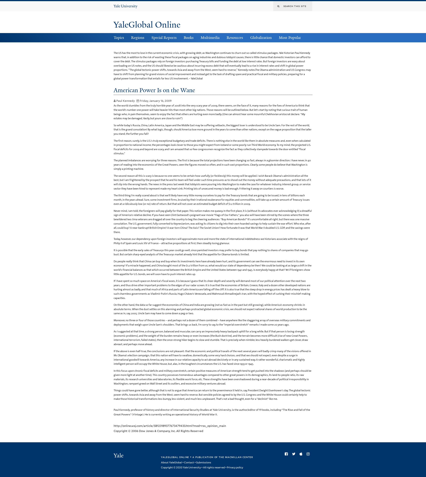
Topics (119, 37)
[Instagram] (309, 454)
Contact (189, 462)
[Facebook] (287, 454)
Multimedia (210, 37)
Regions (137, 37)
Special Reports (164, 37)
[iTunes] (302, 454)
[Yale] (119, 456)
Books (189, 37)
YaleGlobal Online (146, 24)
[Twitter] (294, 454)
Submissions (203, 462)
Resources (235, 37)
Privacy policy (235, 467)
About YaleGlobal (171, 462)
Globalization (261, 37)
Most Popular (290, 37)
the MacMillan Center (236, 457)
